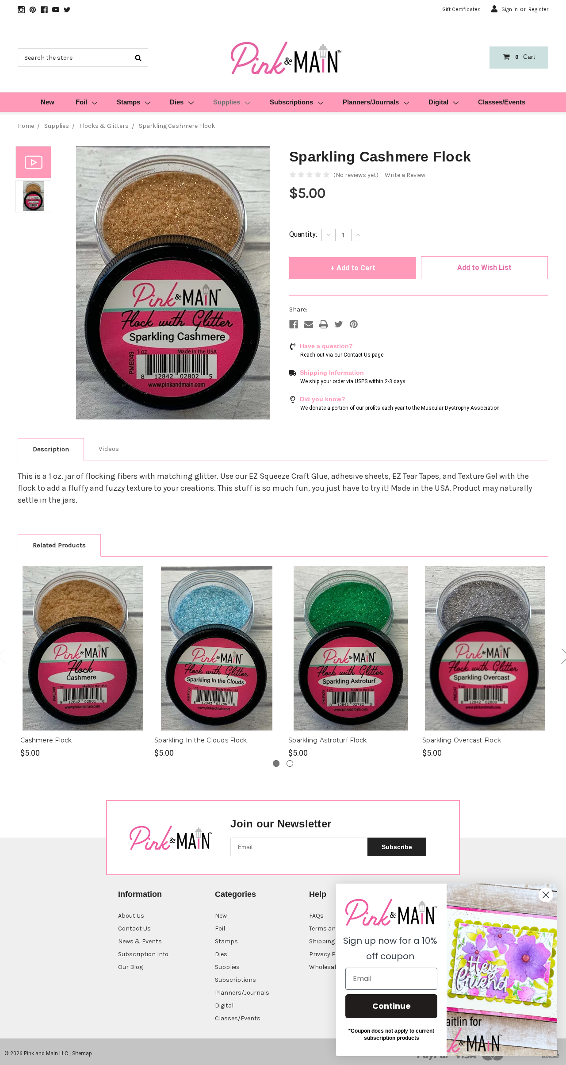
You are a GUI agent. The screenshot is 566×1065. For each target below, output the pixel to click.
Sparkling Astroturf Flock (327, 740)
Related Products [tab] (59, 545)
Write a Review (405, 175)
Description (51, 449)
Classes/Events (501, 102)
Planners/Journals (371, 102)
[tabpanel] (83, 662)
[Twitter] (338, 324)
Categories (235, 894)
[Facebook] (293, 324)
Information (140, 894)
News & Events (140, 941)
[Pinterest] (353, 324)
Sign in (509, 9)
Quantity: (303, 234)
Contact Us (134, 928)
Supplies (226, 102)
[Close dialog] (546, 895)
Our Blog (130, 967)
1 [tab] (276, 763)
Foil (81, 102)
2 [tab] (290, 763)
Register (538, 9)
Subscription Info (143, 954)
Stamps (128, 102)
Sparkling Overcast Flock (461, 740)
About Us (131, 915)
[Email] (308, 324)
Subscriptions (291, 102)
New (47, 102)
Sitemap (82, 1053)
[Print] (323, 324)
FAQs (316, 915)
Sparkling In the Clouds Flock (200, 740)
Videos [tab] (109, 449)
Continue (391, 1005)
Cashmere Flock (46, 740)
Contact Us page (363, 355)
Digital (438, 102)
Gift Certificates (461, 9)
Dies (177, 102)
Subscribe (397, 846)
